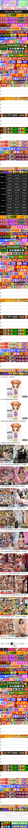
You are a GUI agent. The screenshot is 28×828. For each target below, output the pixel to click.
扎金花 (17, 196)
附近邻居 (9, 187)
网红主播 (17, 175)
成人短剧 (24, 210)
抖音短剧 (9, 199)
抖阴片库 (3, 206)
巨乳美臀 (24, 181)
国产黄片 (9, 204)
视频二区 (3, 182)
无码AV (3, 200)
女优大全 (17, 201)
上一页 (7, 643)
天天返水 (24, 196)
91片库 (10, 201)
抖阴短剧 (17, 213)
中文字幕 (17, 181)
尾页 (15, 646)
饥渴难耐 (17, 187)
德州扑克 (24, 193)
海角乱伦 (17, 207)
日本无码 (24, 175)
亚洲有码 (9, 178)
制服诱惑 (24, 207)
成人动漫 (24, 178)
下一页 (21, 643)
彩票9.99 (9, 196)
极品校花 (9, 213)
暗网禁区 (9, 207)
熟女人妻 (17, 204)
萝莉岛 (24, 201)
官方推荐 (3, 194)
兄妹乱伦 (17, 210)
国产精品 (9, 175)
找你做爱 (24, 187)
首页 (2, 643)
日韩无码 (24, 213)
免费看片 (3, 212)
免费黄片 (24, 204)
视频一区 (3, 176)
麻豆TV (17, 199)
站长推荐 (3, 188)
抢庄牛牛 (17, 193)
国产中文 (9, 210)
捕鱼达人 (9, 193)
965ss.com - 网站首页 (13, 12)
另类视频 (24, 184)
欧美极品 (17, 178)
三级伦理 (9, 181)
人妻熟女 (9, 184)
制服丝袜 (17, 184)
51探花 (24, 199)
